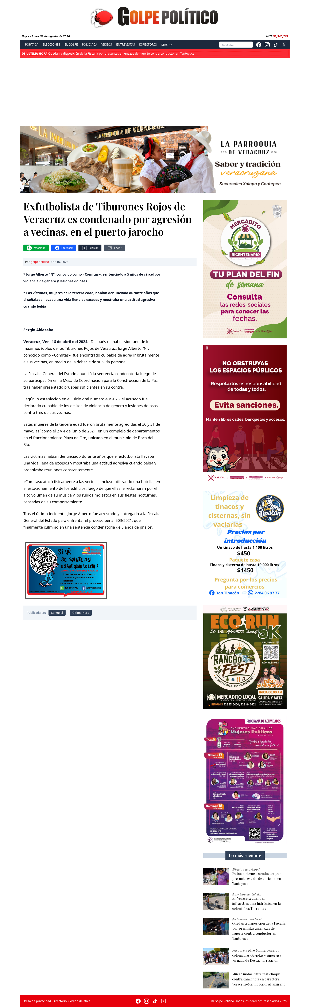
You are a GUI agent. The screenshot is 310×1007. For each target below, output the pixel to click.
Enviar (117, 248)
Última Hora (80, 613)
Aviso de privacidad (37, 1001)
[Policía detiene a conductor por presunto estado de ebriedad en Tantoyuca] (216, 876)
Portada (31, 44)
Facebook (67, 248)
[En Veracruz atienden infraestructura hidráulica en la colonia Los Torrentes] (216, 901)
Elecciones (51, 44)
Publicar (93, 248)
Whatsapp (39, 248)
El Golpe (71, 44)
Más (164, 45)
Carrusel (57, 613)
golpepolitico (40, 262)
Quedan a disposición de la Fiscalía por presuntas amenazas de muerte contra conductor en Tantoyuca (108, 53)
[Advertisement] (155, 90)
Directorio (148, 44)
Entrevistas (125, 44)
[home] (155, 16)
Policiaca (89, 44)
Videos (106, 44)
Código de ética (79, 1001)
